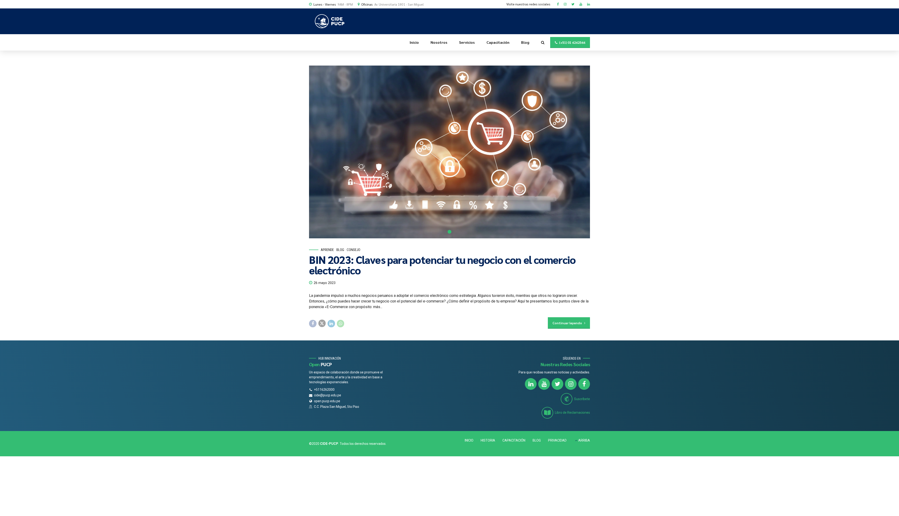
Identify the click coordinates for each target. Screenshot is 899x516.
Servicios (467, 42)
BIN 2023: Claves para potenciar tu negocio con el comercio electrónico (442, 265)
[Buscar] (543, 42)
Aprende (327, 250)
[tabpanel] (449, 152)
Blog (525, 42)
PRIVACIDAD (557, 440)
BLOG (537, 440)
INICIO (469, 440)
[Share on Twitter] (322, 323)
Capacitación (497, 42)
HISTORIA (488, 440)
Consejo (353, 250)
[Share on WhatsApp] (340, 323)
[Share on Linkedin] (331, 323)
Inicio (414, 42)
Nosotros (439, 42)
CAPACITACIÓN (513, 440)
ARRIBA (584, 440)
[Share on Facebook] (313, 323)
